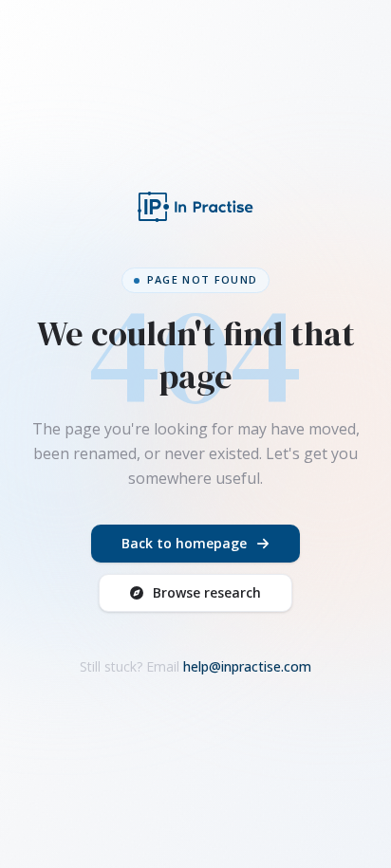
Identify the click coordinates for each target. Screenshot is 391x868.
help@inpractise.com (247, 666)
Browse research (207, 592)
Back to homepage (184, 543)
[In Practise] (195, 207)
